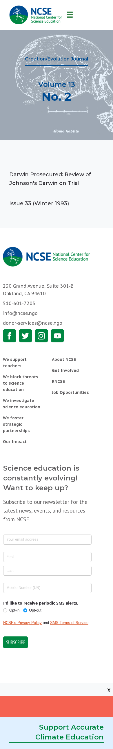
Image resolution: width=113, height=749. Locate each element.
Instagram (41, 335)
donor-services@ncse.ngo (32, 323)
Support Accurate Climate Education (69, 732)
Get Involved (65, 370)
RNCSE (58, 381)
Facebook (9, 335)
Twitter (25, 335)
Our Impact (15, 441)
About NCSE (64, 359)
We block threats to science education (20, 383)
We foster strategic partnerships (16, 424)
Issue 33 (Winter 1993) (39, 203)
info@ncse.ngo (20, 313)
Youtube (57, 335)
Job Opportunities (70, 392)
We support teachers (15, 362)
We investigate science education (21, 404)
